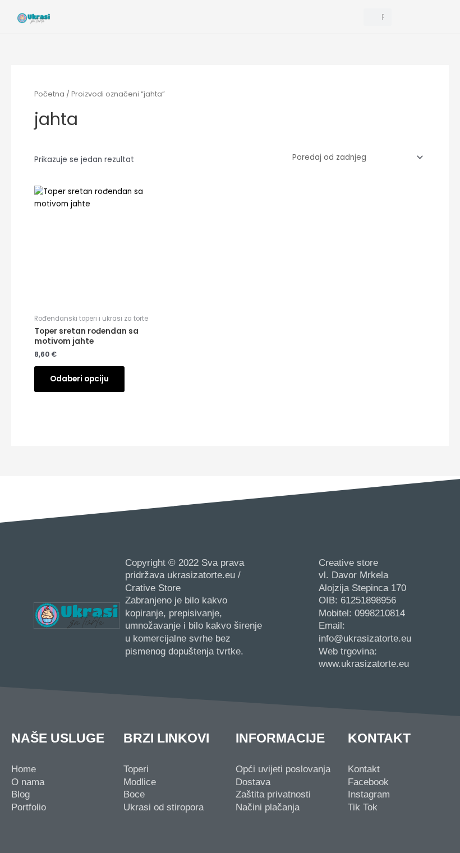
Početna (49, 94)
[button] (207, 16)
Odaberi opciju (79, 379)
